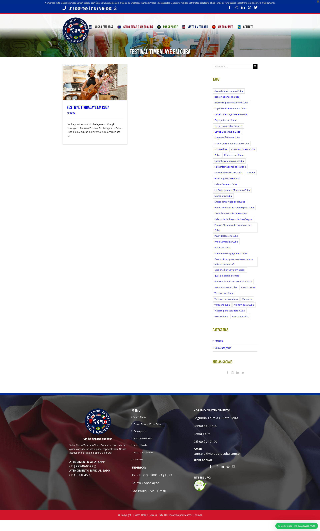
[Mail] (233, 466)
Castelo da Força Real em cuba (230, 114)
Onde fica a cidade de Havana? (230, 213)
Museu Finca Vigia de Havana (229, 201)
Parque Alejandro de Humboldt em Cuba (232, 227)
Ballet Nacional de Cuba (227, 96)
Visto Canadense (143, 452)
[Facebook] (227, 372)
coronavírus (220, 149)
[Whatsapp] (227, 466)
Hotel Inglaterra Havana (226, 178)
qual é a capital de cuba (226, 275)
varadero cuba (222, 304)
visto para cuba (240, 316)
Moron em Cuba (223, 195)
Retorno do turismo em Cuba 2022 (233, 281)
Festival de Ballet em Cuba (228, 172)
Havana (251, 172)
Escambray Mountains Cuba (229, 160)
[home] (98, 410)
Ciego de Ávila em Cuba (227, 137)
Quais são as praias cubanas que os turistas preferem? (233, 262)
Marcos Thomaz (193, 515)
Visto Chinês (141, 445)
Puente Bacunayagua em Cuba (230, 253)
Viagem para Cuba (244, 304)
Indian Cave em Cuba (225, 184)
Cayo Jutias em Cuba (225, 120)
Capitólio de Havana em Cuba (230, 108)
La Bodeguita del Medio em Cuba (232, 190)
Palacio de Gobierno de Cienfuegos (233, 219)
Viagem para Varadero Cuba (229, 310)
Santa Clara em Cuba (225, 287)
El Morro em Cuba (234, 155)
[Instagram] (232, 372)
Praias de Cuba (222, 247)
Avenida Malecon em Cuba (228, 90)
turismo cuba (248, 287)
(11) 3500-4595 (78, 8)
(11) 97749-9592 (101, 8)
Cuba (217, 155)
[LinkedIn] (237, 372)
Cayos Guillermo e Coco (227, 131)
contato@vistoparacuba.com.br (217, 453)
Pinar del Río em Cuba (226, 235)
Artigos (71, 112)
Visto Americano (143, 438)
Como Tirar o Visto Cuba (147, 424)
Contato (138, 459)
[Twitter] (243, 372)
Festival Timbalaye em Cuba (88, 107)
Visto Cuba (140, 417)
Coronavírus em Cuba (243, 149)
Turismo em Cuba (224, 293)
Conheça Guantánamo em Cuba (231, 143)
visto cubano (221, 316)
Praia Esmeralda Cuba (226, 241)
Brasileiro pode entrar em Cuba (231, 102)
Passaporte (140, 431)
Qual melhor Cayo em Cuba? (229, 269)
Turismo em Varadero (226, 298)
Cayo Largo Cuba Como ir (228, 125)
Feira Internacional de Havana (230, 166)
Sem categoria (223, 347)
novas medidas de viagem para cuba (234, 207)
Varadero (247, 298)
